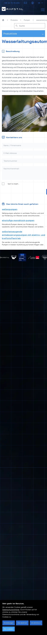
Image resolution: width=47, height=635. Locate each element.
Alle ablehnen (22, 623)
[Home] (3, 20)
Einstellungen (8, 623)
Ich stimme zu (36, 623)
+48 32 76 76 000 (12, 3)
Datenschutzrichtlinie (10, 610)
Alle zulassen (8, 629)
